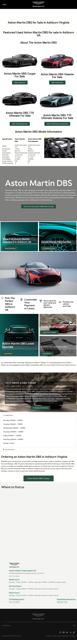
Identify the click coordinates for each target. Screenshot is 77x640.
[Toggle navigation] (4, 4)
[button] (20, 82)
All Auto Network (15, 636)
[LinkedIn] (70, 632)
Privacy (48, 636)
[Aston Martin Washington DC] (38, 4)
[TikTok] (74, 632)
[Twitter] (67, 632)
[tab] (38, 415)
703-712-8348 (14, 602)
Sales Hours (9, 415)
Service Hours (9, 449)
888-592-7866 (62, 602)
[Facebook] (63, 632)
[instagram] (60, 632)
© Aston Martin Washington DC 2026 (63, 636)
